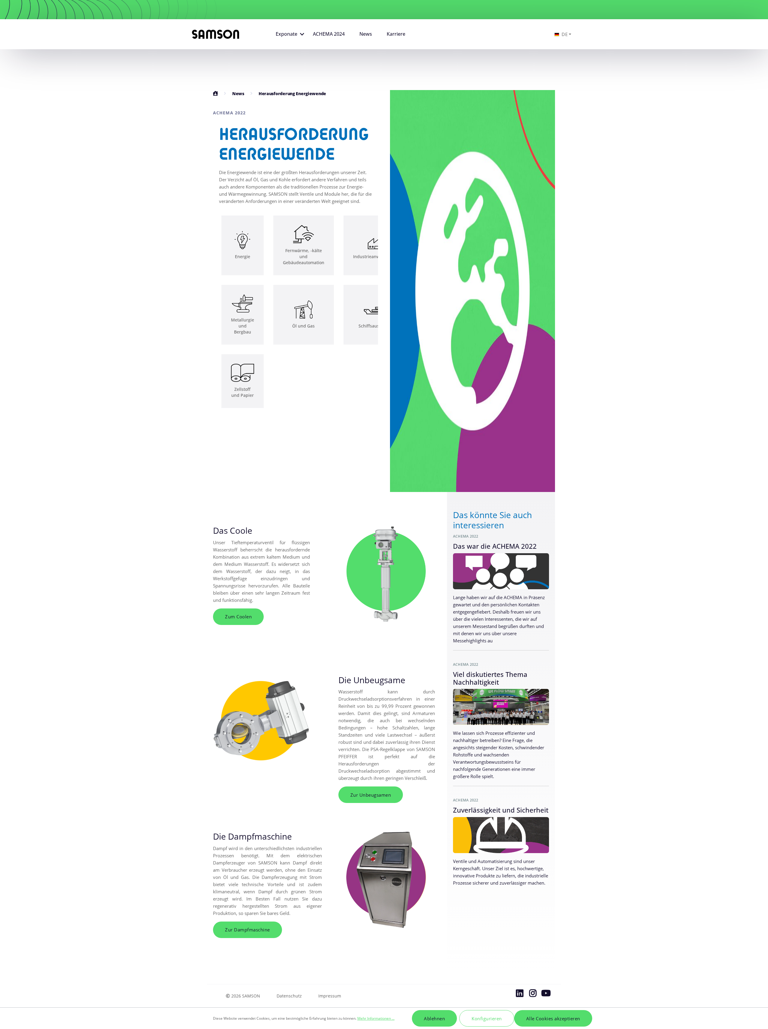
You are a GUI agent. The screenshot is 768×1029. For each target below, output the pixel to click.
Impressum (329, 996)
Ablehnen (434, 1018)
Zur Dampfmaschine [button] (247, 930)
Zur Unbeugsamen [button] (370, 795)
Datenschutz (289, 996)
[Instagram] (533, 994)
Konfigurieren (487, 1018)
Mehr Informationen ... (375, 1018)
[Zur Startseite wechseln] (215, 34)
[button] (288, 34)
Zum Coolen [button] (238, 617)
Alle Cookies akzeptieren (553, 1018)
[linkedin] (519, 994)
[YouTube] (546, 994)
